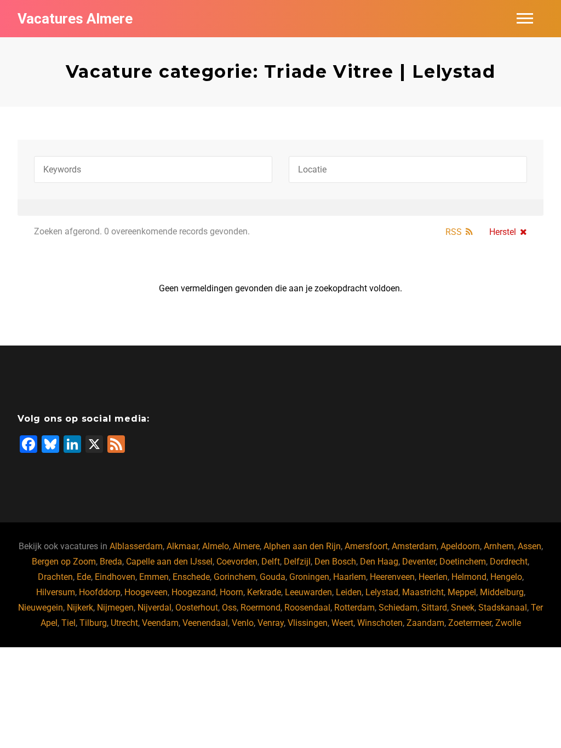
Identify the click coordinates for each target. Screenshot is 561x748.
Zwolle (508, 623)
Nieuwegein (40, 607)
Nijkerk (80, 607)
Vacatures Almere (75, 18)
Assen (529, 546)
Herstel (502, 232)
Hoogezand (193, 592)
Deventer (419, 561)
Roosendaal (307, 607)
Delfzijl (297, 561)
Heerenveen (392, 577)
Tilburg (93, 623)
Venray (270, 623)
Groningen (309, 577)
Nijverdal (154, 607)
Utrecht (124, 623)
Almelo (215, 546)
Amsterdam (414, 546)
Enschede (191, 577)
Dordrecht (509, 561)
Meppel (462, 592)
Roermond (260, 607)
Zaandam (425, 623)
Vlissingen (308, 623)
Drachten (55, 577)
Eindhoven (115, 577)
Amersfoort (366, 546)
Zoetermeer (469, 623)
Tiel (68, 623)
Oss (229, 607)
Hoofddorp (100, 592)
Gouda (272, 577)
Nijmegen (115, 607)
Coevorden (236, 561)
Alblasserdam (136, 546)
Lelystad (381, 592)
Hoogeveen (146, 592)
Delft (270, 561)
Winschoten (380, 623)
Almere (246, 546)
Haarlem (349, 577)
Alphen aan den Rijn (302, 546)
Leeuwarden (308, 592)
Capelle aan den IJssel (169, 561)
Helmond (468, 577)
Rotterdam (354, 607)
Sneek (462, 607)
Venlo (243, 623)
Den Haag (379, 561)
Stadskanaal (502, 607)
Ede (84, 577)
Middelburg (502, 592)
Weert (342, 623)
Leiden (349, 592)
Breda (111, 561)
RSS (453, 232)
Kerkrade (264, 592)
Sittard (434, 607)
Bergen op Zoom (64, 561)
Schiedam (398, 607)
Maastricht (423, 592)
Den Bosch (335, 561)
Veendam (160, 623)
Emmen (154, 577)
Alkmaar (182, 546)
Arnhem (499, 546)
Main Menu (525, 18)
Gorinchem (235, 577)
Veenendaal (205, 623)
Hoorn (231, 592)
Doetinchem (462, 561)
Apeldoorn (460, 546)
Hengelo (506, 577)
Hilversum (55, 592)
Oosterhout (196, 607)
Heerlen (433, 577)
